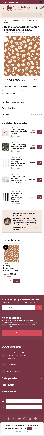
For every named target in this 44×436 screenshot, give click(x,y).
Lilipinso (5, 32)
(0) (23, 33)
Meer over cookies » (22, 431)
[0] (40, 8)
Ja (29, 428)
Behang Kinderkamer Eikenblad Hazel (10, 268)
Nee (35, 428)
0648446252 (18, 227)
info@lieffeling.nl (20, 225)
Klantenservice (22, 333)
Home (4, 20)
